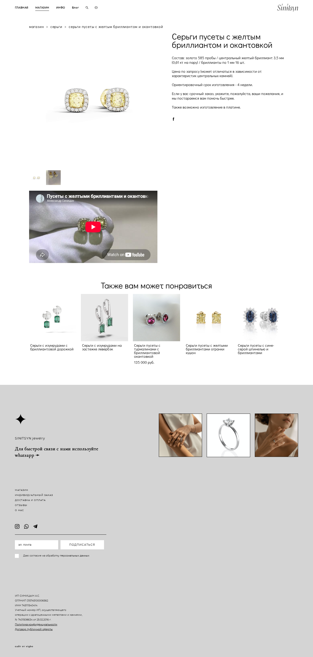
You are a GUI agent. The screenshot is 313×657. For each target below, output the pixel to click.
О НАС (19, 510)
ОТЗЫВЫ (21, 505)
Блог (75, 7)
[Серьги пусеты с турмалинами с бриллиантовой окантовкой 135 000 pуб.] (156, 317)
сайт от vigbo (24, 646)
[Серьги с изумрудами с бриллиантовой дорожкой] (52, 317)
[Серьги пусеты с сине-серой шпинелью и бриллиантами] (260, 317)
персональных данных (74, 555)
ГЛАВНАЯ (21, 7)
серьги (56, 26)
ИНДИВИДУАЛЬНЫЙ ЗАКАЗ (34, 495)
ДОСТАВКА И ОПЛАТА (30, 500)
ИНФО (60, 7)
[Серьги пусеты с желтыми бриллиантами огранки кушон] (208, 317)
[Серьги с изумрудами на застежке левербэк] (104, 317)
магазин (36, 26)
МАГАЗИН (42, 7)
